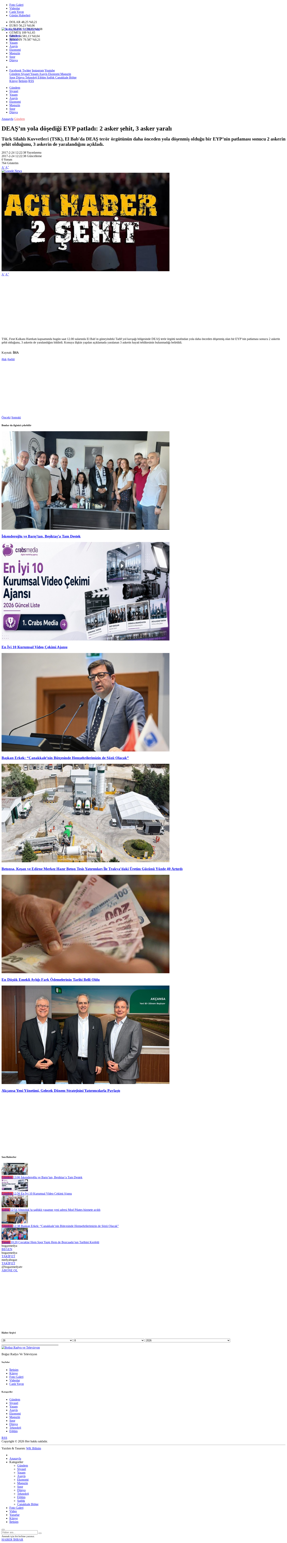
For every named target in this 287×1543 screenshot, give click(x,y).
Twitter (26, 70)
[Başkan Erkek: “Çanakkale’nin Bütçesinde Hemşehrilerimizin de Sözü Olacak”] (85, 750)
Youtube (50, 70)
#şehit (11, 359)
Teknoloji (30, 77)
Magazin (14, 53)
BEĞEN (7, 1249)
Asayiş (13, 46)
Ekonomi (15, 49)
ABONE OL (10, 1270)
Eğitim (41, 77)
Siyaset (13, 39)
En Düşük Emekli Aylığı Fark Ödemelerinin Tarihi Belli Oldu (51, 980)
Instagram (38, 70)
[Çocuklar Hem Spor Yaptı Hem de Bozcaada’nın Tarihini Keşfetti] (15, 1238)
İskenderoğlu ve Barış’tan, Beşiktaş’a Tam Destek (41, 536)
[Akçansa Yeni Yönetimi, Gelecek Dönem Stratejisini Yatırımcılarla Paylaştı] (85, 1083)
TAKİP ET (8, 1256)
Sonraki (16, 417)
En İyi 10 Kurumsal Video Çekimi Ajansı (34, 647)
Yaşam (13, 42)
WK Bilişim (33, 1448)
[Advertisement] (119, 306)
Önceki (6, 417)
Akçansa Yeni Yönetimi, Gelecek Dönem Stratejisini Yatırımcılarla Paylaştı (61, 1091)
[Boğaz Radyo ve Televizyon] (21, 29)
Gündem (14, 35)
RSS (31, 81)
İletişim (23, 81)
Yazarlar (14, 1514)
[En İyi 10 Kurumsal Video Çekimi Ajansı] (85, 639)
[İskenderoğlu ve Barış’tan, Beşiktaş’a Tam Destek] (85, 528)
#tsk (4, 359)
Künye (13, 81)
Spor (12, 56)
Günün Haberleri (19, 15)
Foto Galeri (16, 4)
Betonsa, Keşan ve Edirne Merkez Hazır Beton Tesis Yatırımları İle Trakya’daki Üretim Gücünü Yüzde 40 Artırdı (92, 869)
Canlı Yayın (16, 11)
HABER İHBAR (12, 1539)
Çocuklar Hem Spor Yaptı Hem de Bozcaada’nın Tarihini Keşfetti (55, 1242)
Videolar (14, 8)
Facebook (15, 70)
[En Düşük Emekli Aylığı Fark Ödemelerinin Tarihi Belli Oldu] (85, 972)
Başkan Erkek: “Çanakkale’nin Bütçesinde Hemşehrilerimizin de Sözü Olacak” (65, 758)
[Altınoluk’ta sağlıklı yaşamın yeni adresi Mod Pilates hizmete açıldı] (15, 1206)
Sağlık (50, 77)
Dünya (13, 60)
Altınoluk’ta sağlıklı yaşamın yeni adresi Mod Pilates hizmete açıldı (55, 1209)
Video (13, 1511)
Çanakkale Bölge (65, 77)
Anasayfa (7, 119)
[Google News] (12, 171)
